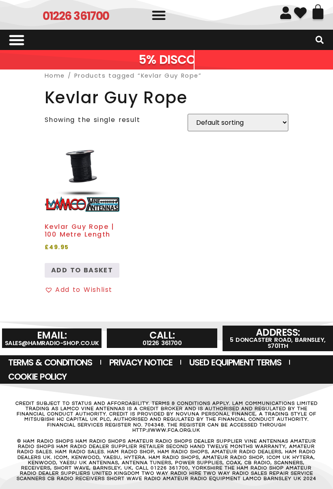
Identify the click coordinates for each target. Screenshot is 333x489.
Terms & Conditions (50, 362)
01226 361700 (76, 16)
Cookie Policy (37, 377)
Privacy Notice (141, 362)
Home (55, 76)
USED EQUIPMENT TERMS (235, 362)
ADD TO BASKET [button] (82, 270)
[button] (159, 15)
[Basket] (318, 12)
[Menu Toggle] (16, 40)
